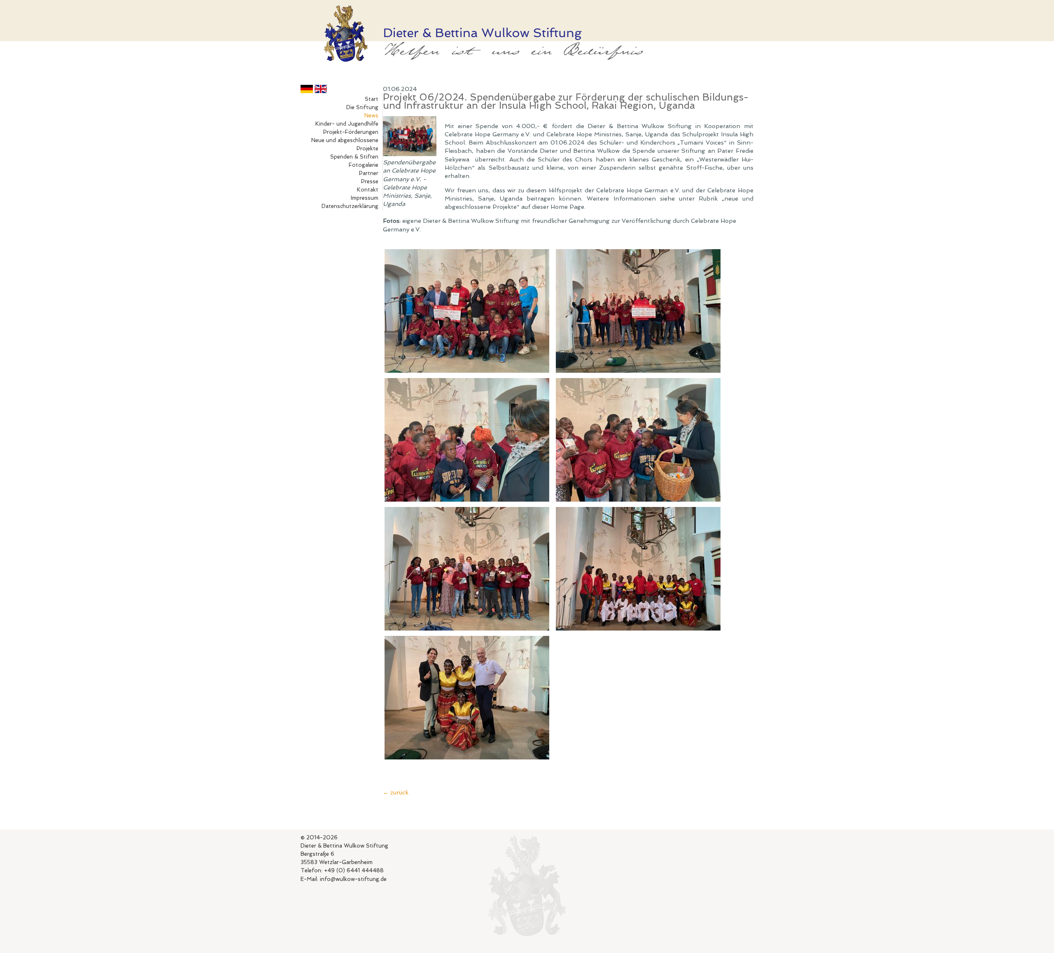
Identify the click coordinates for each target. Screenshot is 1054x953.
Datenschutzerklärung (350, 206)
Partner (368, 173)
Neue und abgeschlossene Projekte (344, 144)
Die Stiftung (362, 107)
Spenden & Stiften (354, 157)
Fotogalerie (363, 165)
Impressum (364, 198)
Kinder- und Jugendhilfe (346, 124)
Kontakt (367, 190)
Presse (369, 181)
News (371, 115)
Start (371, 99)
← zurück (395, 792)
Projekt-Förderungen (350, 132)
